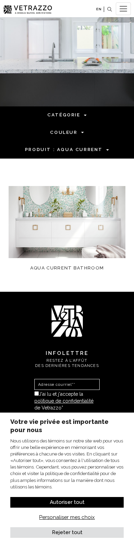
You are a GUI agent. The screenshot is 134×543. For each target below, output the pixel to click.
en (99, 9)
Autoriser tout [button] (67, 502)
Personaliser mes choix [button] (67, 517)
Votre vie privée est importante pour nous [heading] (59, 426)
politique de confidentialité (63, 401)
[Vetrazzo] (67, 320)
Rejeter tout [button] (67, 532)
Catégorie (63, 114)
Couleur (63, 132)
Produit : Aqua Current (64, 149)
